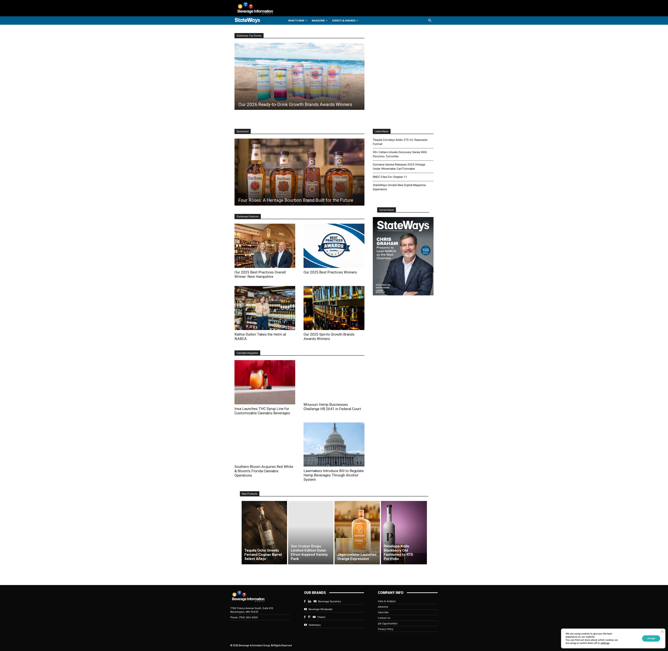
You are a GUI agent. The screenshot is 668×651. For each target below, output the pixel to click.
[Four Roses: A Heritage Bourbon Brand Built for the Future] (299, 172)
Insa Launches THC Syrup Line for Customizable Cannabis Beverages (262, 411)
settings (605, 643)
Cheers (321, 616)
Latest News (381, 131)
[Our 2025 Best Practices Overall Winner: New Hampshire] (264, 246)
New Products (249, 493)
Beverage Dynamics (329, 601)
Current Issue (386, 210)
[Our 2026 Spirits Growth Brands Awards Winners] (299, 76)
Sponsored (243, 131)
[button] (430, 20)
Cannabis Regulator (247, 353)
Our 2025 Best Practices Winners (330, 272)
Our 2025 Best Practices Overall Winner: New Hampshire (260, 274)
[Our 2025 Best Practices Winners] (334, 246)
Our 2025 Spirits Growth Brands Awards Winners (329, 336)
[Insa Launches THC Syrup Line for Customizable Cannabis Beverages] (264, 382)
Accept (651, 638)
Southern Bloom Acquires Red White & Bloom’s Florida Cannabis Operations (263, 471)
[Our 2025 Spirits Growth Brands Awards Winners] (334, 308)
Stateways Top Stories (249, 35)
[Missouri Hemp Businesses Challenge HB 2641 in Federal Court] (334, 380)
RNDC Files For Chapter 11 (390, 177)
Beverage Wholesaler (321, 609)
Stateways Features (248, 216)
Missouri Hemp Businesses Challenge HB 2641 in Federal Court (332, 406)
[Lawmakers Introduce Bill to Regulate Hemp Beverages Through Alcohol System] (334, 444)
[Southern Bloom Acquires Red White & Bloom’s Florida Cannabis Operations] (264, 442)
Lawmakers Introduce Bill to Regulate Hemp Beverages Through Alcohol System (334, 475)
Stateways (315, 624)
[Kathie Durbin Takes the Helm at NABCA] (264, 308)
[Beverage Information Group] (267, 8)
